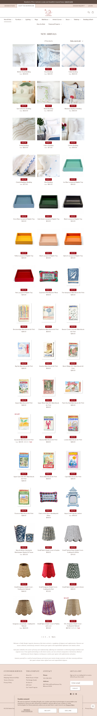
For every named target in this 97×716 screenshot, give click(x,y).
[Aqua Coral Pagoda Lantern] (73, 497)
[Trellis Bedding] (73, 55)
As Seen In (29, 682)
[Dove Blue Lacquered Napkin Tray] (24, 202)
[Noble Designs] (48, 12)
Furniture (18, 19)
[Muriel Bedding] (48, 92)
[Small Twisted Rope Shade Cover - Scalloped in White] (73, 534)
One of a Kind (41, 24)
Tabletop (76, 19)
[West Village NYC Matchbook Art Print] (73, 349)
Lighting (28, 19)
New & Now (7, 19)
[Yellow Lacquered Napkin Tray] (24, 239)
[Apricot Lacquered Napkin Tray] (73, 239)
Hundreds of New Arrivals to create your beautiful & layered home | (48, 2)
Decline (68, 710)
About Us (28, 675)
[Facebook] (71, 694)
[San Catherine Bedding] (24, 92)
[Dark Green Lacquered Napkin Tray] (48, 202)
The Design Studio (31, 680)
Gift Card (28, 685)
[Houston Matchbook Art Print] (48, 349)
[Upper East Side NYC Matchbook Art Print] (24, 460)
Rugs (36, 19)
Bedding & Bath (88, 19)
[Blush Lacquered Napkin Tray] (48, 239)
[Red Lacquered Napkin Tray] (24, 276)
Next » (54, 637)
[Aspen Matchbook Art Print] (24, 386)
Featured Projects (54, 24)
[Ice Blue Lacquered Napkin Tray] (73, 166)
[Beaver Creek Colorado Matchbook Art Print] (73, 313)
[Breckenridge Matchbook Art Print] (24, 313)
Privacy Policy (70, 705)
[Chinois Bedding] (73, 129)
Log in (90, 6)
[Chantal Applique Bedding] (24, 166)
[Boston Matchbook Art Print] (48, 423)
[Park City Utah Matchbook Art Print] (73, 386)
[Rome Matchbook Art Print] (48, 460)
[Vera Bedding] (48, 55)
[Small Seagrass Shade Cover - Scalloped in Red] (48, 570)
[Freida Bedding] (24, 129)
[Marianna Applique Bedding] (73, 92)
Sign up (75, 688)
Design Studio (9, 6)
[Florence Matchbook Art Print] (24, 497)
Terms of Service (9, 680)
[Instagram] (73, 694)
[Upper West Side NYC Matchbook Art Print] (48, 386)
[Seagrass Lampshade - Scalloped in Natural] (24, 607)
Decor (68, 19)
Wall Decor (45, 19)
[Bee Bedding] (48, 166)
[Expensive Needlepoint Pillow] (48, 276)
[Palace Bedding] (48, 129)
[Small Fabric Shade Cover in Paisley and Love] (48, 607)
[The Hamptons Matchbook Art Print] (73, 276)
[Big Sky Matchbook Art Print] (24, 349)
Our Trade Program (31, 687)
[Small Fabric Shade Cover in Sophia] (48, 534)
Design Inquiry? (79, 6)
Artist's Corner (57, 19)
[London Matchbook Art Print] (73, 423)
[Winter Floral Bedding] (24, 55)
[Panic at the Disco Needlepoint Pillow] (48, 497)
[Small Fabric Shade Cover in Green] (73, 570)
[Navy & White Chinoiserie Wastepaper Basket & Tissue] (24, 534)
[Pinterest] (76, 694)
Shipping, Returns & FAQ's (11, 677)
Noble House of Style (32, 677)
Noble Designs (13, 708)
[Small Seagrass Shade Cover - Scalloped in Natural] (24, 570)
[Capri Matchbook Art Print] (73, 460)
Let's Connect (8, 675)
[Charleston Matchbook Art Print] (48, 313)
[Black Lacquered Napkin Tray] (73, 202)
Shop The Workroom (26, 6)
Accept (47, 710)
